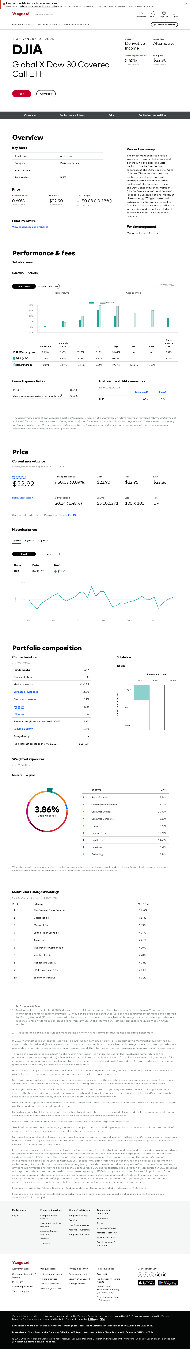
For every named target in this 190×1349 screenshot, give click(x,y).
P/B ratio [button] (19, 714)
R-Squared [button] (141, 392)
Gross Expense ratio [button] (136, 55)
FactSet (73, 515)
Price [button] (112, 115)
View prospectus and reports (30, 227)
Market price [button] (19, 476)
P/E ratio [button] (19, 706)
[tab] (18, 272)
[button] (23, 498)
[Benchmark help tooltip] (31, 365)
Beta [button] (162, 392)
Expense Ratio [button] (20, 195)
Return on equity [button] (23, 728)
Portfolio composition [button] (152, 115)
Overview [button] (30, 115)
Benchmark (22, 364)
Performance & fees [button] (72, 115)
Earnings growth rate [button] (26, 691)
